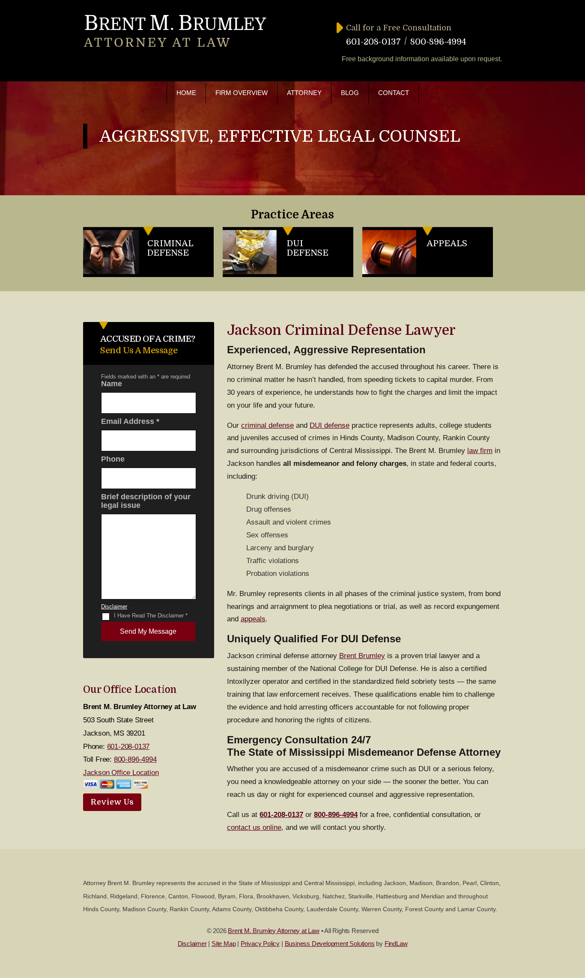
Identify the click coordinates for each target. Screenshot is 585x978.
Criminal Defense (170, 248)
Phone (113, 459)
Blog (350, 92)
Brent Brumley (362, 656)
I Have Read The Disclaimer (151, 615)
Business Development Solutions (330, 943)
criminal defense (267, 425)
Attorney (304, 92)
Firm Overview (241, 92)
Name (111, 383)
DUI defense (329, 425)
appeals (253, 619)
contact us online (254, 827)
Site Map (224, 943)
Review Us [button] (112, 802)
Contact (393, 92)
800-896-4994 (438, 42)
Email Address (130, 421)
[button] (576, 915)
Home (186, 92)
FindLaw (396, 943)
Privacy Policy (260, 943)
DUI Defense (307, 248)
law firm (479, 451)
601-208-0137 (373, 42)
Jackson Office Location (120, 773)
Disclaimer (114, 606)
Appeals (447, 243)
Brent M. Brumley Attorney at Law (273, 930)
